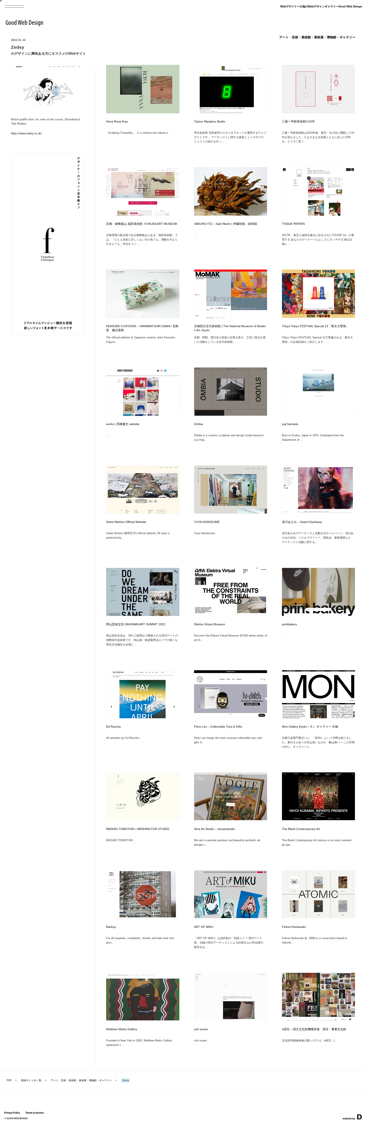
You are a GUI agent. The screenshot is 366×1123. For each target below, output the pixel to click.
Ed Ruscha (113, 726)
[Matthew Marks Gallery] (142, 1019)
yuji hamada (290, 424)
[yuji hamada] (318, 414)
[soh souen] (230, 1019)
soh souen (201, 1029)
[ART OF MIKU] (230, 916)
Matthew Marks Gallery (121, 1029)
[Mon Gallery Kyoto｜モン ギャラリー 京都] (318, 717)
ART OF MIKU (203, 926)
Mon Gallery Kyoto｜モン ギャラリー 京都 (310, 726)
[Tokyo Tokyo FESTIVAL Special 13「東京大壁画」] (318, 316)
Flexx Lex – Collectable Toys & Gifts (218, 726)
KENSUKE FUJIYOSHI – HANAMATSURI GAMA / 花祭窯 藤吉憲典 (142, 328)
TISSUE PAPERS (293, 223)
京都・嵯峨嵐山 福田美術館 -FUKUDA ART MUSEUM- (142, 223)
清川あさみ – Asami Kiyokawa (302, 522)
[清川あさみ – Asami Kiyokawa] (318, 512)
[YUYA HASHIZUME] (230, 512)
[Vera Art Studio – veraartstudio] (230, 818)
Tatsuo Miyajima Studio (209, 121)
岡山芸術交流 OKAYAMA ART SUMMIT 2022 (135, 624)
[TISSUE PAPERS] (318, 214)
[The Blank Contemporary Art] (318, 818)
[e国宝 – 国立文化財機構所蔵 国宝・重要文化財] (318, 1019)
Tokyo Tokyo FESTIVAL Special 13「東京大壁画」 (315, 326)
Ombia (198, 424)
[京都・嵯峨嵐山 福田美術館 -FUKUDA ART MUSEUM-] (142, 214)
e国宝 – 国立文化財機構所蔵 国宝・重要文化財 (314, 1029)
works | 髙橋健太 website (122, 424)
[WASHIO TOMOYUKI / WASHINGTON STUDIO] (142, 818)
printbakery (289, 624)
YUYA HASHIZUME (207, 522)
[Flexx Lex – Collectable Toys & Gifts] (230, 717)
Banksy (111, 926)
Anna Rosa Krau (117, 121)
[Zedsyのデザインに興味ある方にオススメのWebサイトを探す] (47, 111)
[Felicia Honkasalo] (318, 916)
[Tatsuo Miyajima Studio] (230, 112)
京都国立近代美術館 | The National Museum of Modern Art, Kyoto (230, 328)
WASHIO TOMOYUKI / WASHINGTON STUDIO (137, 829)
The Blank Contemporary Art (301, 829)
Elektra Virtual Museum (209, 624)
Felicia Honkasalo (294, 926)
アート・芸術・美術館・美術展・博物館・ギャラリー (317, 37)
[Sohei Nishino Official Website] (142, 512)
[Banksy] (142, 916)
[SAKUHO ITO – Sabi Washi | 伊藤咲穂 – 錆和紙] (230, 214)
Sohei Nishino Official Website (126, 522)
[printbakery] (318, 614)
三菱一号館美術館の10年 (298, 121)
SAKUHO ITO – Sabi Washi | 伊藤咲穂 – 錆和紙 (225, 223)
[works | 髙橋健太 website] (142, 414)
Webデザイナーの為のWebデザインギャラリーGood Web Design (321, 6)
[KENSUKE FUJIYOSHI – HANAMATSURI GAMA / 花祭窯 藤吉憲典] (142, 316)
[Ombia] (230, 414)
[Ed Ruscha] (142, 717)
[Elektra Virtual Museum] (230, 614)
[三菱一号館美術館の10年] (318, 112)
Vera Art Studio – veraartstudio (214, 829)
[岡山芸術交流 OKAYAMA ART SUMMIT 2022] (142, 614)
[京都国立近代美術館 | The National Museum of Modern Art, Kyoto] (230, 316)
